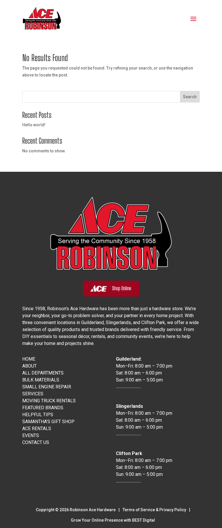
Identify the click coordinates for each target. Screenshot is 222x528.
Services (32, 394)
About (29, 366)
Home (28, 359)
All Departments (43, 373)
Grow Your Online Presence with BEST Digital (113, 520)
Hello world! (33, 125)
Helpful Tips (37, 414)
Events (30, 435)
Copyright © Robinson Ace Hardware (76, 509)
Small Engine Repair (46, 387)
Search (190, 96)
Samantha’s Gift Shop (48, 421)
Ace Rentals (36, 428)
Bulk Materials (40, 380)
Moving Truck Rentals (49, 400)
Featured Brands (42, 407)
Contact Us (35, 442)
